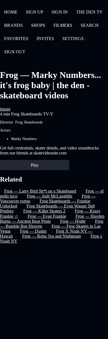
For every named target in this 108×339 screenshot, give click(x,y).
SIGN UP (34, 12)
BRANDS (13, 25)
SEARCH (90, 25)
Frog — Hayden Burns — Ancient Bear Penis (52, 219)
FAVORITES (16, 38)
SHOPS (38, 25)
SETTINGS (73, 38)
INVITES (45, 38)
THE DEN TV (89, 12)
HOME (10, 12)
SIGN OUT (14, 51)
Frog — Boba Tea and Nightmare (51, 236)
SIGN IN (60, 12)
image (5, 109)
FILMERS (62, 25)
